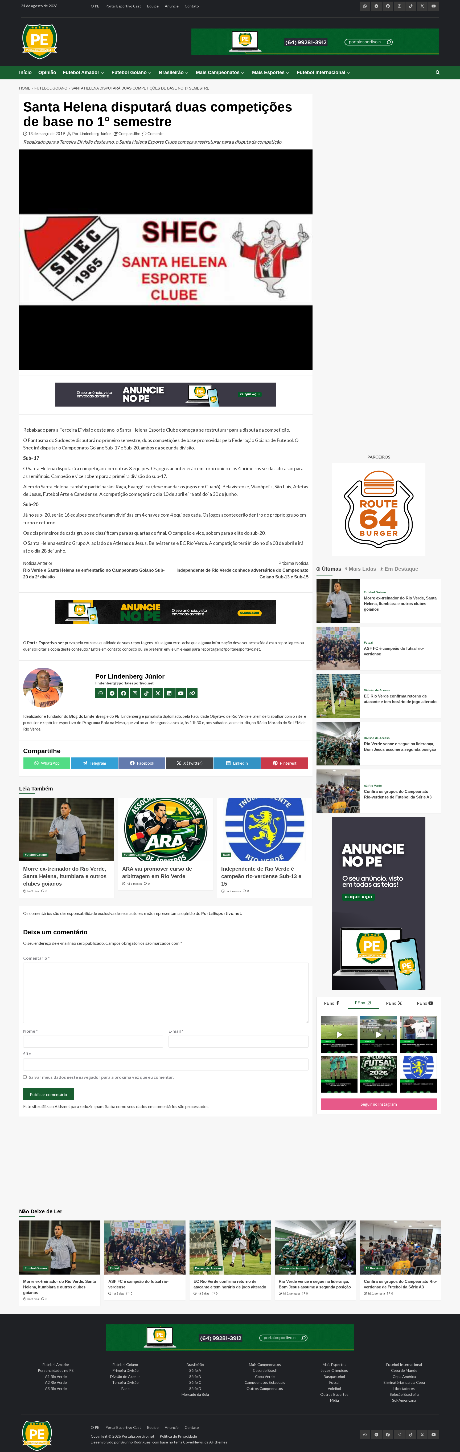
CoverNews (193, 1442)
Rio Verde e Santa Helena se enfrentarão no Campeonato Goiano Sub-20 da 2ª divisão (94, 570)
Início (25, 72)
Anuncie (172, 6)
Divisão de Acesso (377, 690)
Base (226, 854)
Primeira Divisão (125, 1370)
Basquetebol (334, 1376)
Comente (155, 133)
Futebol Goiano (129, 72)
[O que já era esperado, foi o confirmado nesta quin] (418, 1034)
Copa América (404, 1376)
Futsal (368, 642)
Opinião (47, 72)
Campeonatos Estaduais (265, 1382)
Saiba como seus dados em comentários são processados (156, 1106)
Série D (195, 1388)
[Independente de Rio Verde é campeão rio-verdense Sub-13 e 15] (264, 829)
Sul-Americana (404, 1400)
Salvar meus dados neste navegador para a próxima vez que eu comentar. (101, 1077)
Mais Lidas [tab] (361, 569)
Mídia (334, 1400)
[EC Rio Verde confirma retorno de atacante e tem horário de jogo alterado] (338, 695)
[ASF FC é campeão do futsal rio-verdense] (338, 647)
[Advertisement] (230, 1163)
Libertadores (404, 1388)
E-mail (176, 1030)
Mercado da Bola (195, 1394)
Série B (195, 1376)
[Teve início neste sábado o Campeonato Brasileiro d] (378, 1034)
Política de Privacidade (178, 1436)
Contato (192, 6)
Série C (195, 1382)
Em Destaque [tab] (400, 569)
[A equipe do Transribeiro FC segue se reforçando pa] (339, 1074)
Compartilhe (129, 133)
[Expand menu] (102, 73)
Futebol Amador (81, 72)
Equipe (153, 6)
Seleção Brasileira (404, 1394)
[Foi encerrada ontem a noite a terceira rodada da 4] (378, 1074)
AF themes (218, 1442)
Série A (195, 1370)
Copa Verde (265, 1376)
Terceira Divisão (125, 1382)
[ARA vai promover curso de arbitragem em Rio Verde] (165, 829)
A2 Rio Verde (56, 1382)
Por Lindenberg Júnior (91, 133)
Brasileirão (171, 72)
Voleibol (334, 1388)
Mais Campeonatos (218, 72)
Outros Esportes (334, 1394)
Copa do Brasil (265, 1370)
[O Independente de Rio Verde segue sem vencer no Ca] (418, 1074)
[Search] (437, 72)
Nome (30, 1030)
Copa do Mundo (404, 1370)
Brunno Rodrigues (136, 1442)
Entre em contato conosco (114, 649)
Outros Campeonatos (265, 1388)
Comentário (36, 957)
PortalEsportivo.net (138, 1436)
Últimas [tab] (330, 569)
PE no (329, 1002)
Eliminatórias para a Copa (404, 1382)
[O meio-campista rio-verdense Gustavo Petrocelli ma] (339, 1034)
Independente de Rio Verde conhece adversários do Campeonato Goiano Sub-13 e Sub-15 (242, 570)
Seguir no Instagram (379, 1103)
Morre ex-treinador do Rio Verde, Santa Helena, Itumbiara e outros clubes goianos (64, 876)
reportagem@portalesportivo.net (230, 649)
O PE (95, 6)
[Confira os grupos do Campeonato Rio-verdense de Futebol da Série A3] (338, 790)
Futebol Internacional (321, 72)
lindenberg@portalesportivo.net (124, 683)
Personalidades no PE (56, 1370)
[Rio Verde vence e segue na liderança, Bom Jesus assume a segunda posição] (338, 743)
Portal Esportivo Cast (123, 6)
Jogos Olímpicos (334, 1370)
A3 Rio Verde (373, 785)
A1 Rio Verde (56, 1376)
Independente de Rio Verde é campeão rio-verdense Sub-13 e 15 (261, 876)
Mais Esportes (268, 72)
